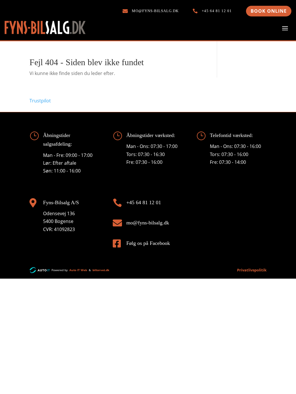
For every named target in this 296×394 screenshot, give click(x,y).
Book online (269, 11)
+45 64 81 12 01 (143, 202)
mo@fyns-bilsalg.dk (147, 223)
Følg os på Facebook (148, 243)
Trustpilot (40, 100)
